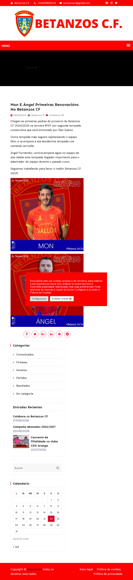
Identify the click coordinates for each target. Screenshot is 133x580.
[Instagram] (111, 3)
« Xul (16, 547)
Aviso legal (86, 569)
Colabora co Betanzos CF (30, 416)
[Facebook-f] (107, 3)
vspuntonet (34, 569)
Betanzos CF (37, 115)
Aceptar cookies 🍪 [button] (62, 298)
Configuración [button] (39, 298)
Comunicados (25, 354)
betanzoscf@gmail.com (76, 3)
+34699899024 (47, 3)
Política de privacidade (107, 574)
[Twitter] (116, 3)
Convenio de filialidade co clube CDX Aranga (44, 441)
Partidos (21, 378)
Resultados (23, 385)
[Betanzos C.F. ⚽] (66, 23)
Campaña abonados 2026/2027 (34, 427)
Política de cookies (109, 569)
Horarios (21, 370)
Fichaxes (21, 362)
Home (31, 67)
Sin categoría (24, 393)
